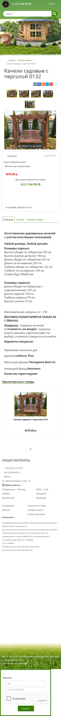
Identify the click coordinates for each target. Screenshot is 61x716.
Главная (11, 60)
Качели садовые (25, 60)
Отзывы (20, 219)
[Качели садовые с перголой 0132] (12, 93)
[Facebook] (39, 84)
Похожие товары (35, 219)
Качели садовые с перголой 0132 (31, 419)
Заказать (26, 708)
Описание (8, 219)
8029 (30, 184)
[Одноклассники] (43, 84)
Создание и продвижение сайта (15, 663)
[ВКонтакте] (35, 84)
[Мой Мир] (47, 84)
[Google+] (51, 84)
